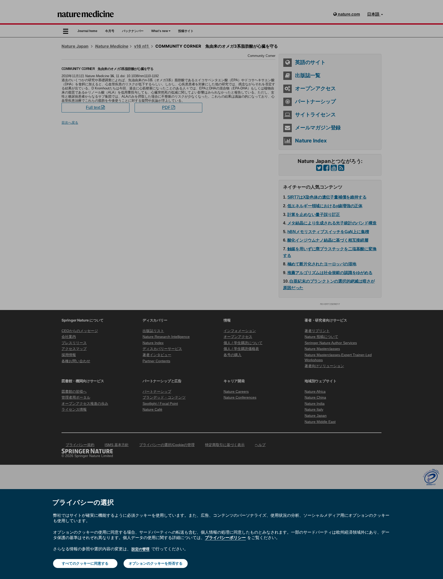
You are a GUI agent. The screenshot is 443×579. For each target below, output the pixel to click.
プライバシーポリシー (225, 537)
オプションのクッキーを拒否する (156, 563)
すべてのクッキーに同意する (85, 563)
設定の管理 (140, 549)
